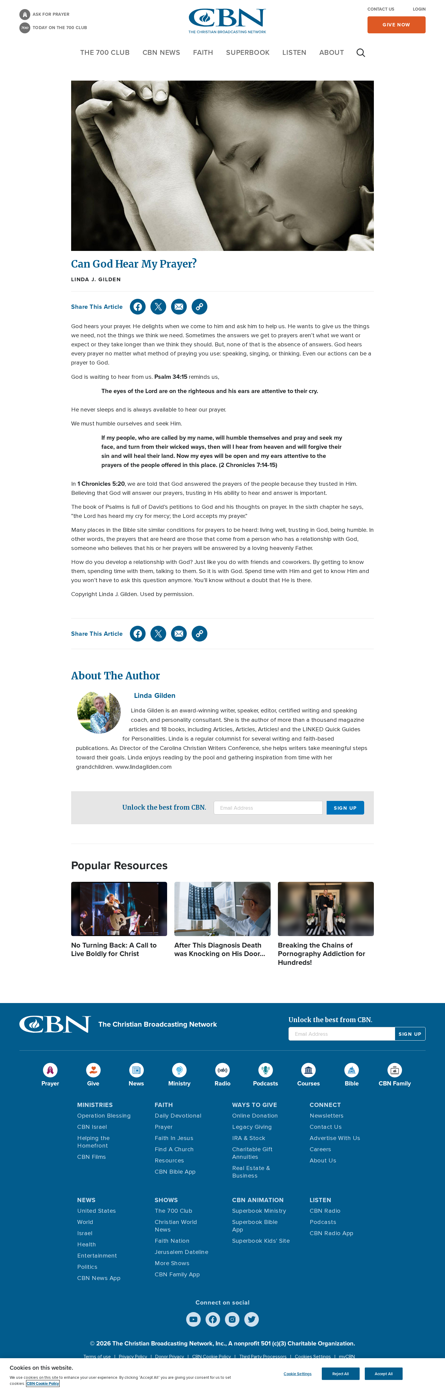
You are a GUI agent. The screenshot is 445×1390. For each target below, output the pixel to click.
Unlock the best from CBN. (164, 807)
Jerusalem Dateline (181, 1252)
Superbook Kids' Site (261, 1241)
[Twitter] (158, 307)
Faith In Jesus (174, 1138)
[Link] (199, 307)
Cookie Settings (298, 1373)
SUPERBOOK (248, 52)
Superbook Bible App (255, 1225)
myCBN (347, 1357)
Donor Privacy (169, 1357)
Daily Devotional (178, 1115)
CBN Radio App (332, 1233)
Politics (87, 1267)
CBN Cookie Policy (211, 1357)
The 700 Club (105, 52)
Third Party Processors (263, 1357)
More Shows (172, 1263)
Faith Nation (172, 1241)
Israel (84, 1233)
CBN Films (91, 1157)
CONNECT (325, 1104)
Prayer (164, 1127)
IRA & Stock (248, 1138)
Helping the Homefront (93, 1142)
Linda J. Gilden (96, 279)
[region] (222, 1374)
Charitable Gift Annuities (252, 1153)
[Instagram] (232, 1319)
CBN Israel (92, 1127)
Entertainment (97, 1255)
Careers (320, 1149)
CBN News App (98, 1278)
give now (396, 24)
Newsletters (327, 1115)
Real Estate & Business (251, 1172)
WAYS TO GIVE (254, 1104)
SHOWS (166, 1200)
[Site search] (361, 55)
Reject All (340, 1373)
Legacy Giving (252, 1127)
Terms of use (97, 1357)
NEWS (86, 1200)
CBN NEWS (161, 52)
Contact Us (381, 9)
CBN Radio (325, 1211)
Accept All (384, 1373)
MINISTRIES (95, 1104)
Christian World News (176, 1225)
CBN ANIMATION (258, 1200)
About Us (323, 1160)
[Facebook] (138, 307)
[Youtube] (193, 1319)
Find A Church (174, 1149)
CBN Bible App (175, 1171)
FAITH (203, 52)
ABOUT (331, 52)
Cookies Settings (313, 1357)
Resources (169, 1160)
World (85, 1222)
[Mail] (179, 307)
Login (419, 9)
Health (86, 1244)
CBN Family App (177, 1274)
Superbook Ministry (259, 1211)
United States (96, 1211)
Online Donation (255, 1115)
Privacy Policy (133, 1357)
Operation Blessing (104, 1115)
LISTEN (294, 52)
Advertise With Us (335, 1138)
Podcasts (323, 1222)
